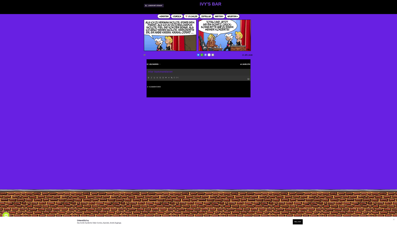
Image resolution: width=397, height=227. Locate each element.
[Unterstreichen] (154, 77)
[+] (177, 77)
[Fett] (148, 77)
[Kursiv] (151, 77)
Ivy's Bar (210, 4)
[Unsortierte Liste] (163, 77)
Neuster (231, 16)
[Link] (171, 77)
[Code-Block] (168, 77)
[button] (198, 55)
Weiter (219, 16)
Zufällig (206, 16)
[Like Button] (144, 55)
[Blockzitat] (165, 77)
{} (174, 77)
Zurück (177, 16)
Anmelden (246, 64)
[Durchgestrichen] (157, 77)
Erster (165, 16)
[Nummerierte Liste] (160, 77)
